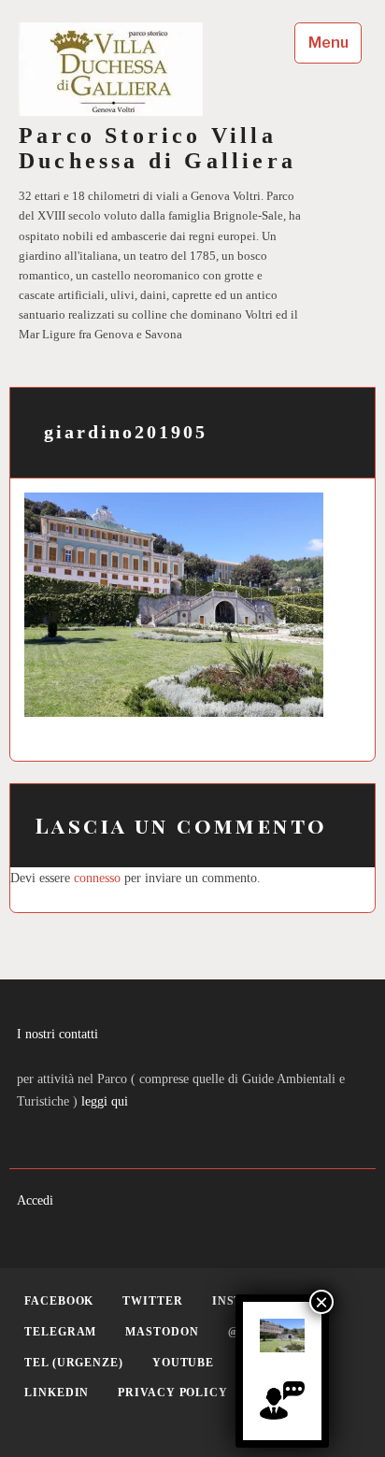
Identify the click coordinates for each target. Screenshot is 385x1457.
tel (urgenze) (73, 1362)
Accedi (35, 1200)
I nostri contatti (57, 1033)
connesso (97, 877)
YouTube (183, 1362)
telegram (60, 1331)
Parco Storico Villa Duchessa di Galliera (157, 148)
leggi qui (104, 1100)
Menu (328, 42)
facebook (58, 1300)
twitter (152, 1300)
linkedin (56, 1392)
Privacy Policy (173, 1392)
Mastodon (161, 1331)
